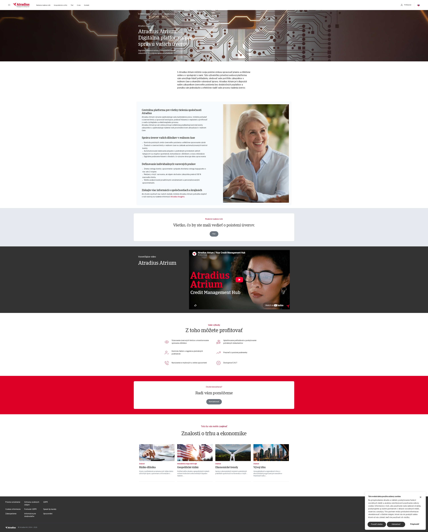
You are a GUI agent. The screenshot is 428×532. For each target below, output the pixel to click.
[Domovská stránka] (21, 5)
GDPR (45, 502)
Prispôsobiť (414, 524)
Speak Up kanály (49, 509)
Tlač (72, 5)
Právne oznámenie (12, 502)
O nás (79, 5)
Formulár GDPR (30, 509)
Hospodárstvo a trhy (60, 5)
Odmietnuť (396, 524)
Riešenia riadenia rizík (43, 5)
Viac (214, 234)
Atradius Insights (178, 197)
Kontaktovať (214, 402)
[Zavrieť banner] (420, 497)
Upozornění (47, 514)
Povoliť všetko (377, 524)
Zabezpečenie (10, 514)
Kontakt (86, 5)
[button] (9, 5)
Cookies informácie (13, 509)
